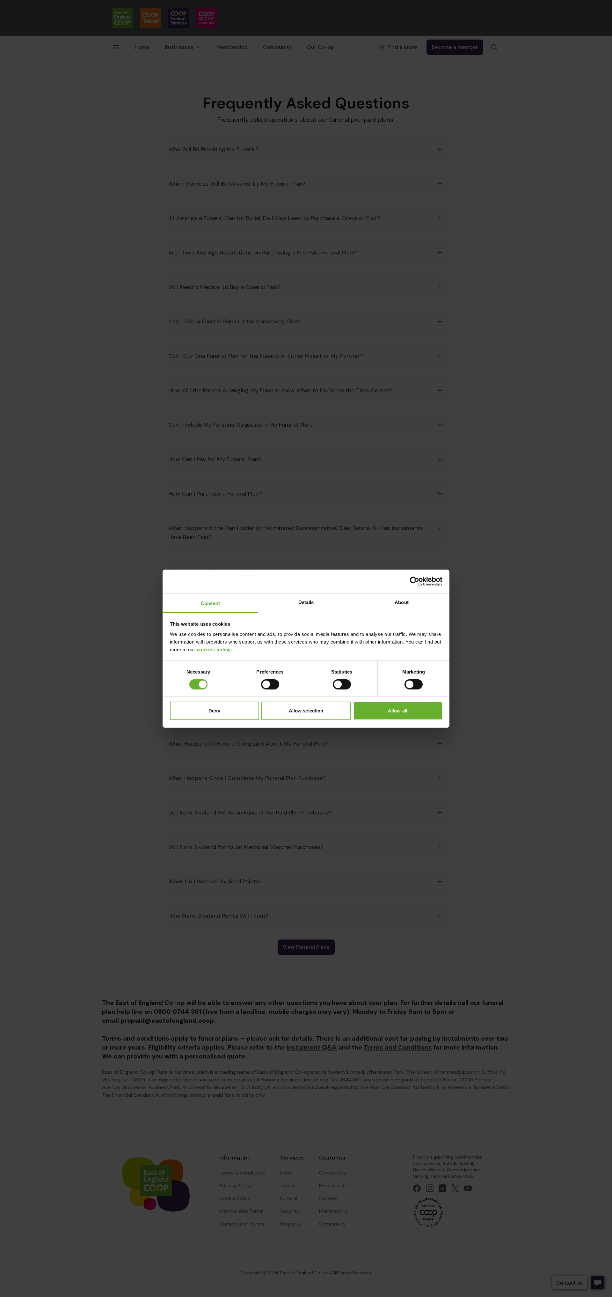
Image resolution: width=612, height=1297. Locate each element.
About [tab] (402, 602)
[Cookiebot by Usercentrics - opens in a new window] (414, 581)
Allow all (397, 710)
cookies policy (214, 649)
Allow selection (306, 710)
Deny (214, 710)
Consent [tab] (210, 603)
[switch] (270, 684)
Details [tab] (306, 602)
